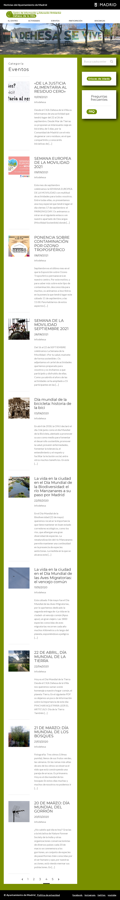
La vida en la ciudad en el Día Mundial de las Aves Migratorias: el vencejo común (53, 575)
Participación (75, 21)
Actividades (34, 21)
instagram (90, 895)
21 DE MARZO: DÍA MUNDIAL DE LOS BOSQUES (51, 732)
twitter (101, 895)
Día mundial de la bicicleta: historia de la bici (52, 403)
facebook (77, 895)
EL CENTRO (13, 21)
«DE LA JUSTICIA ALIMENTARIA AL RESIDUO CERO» (50, 87)
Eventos (55, 21)
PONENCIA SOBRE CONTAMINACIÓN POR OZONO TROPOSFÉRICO (52, 243)
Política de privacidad (48, 895)
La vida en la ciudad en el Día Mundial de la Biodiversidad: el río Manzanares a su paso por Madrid (53, 486)
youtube (112, 895)
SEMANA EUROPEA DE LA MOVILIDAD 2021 (52, 162)
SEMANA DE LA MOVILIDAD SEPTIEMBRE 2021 (51, 324)
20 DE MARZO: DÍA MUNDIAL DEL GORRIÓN (52, 807)
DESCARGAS (100, 21)
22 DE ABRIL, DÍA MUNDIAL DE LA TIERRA (50, 656)
